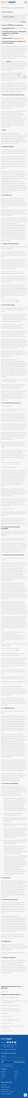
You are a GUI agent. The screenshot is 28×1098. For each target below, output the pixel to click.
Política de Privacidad (5, 1087)
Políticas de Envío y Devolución (7, 1091)
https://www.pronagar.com (7, 22)
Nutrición (3, 1076)
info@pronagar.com (10, 175)
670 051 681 (7, 1045)
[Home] (8, 2)
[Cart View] (26, 2)
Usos (2, 1078)
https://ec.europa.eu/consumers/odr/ (9, 938)
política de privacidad (19, 1062)
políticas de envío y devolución (8, 301)
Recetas (15, 1071)
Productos (3, 1073)
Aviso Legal (3, 1084)
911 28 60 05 (14, 1045)
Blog (15, 1076)
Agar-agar (3, 1071)
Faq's (15, 1078)
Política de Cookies (5, 1089)
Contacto (16, 1073)
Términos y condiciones (6, 1093)
